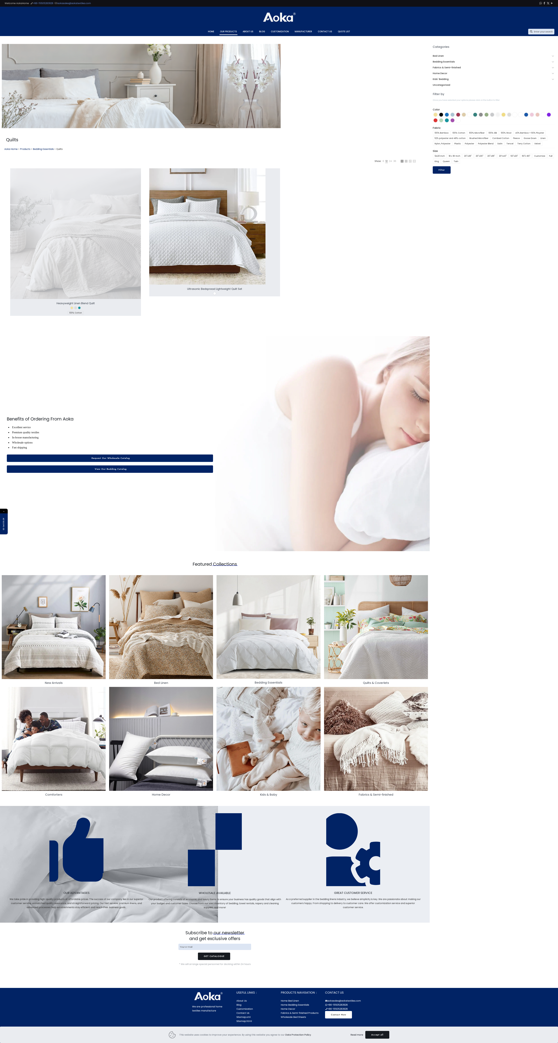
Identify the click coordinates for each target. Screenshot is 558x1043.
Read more (356, 1034)
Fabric (437, 128)
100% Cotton (75, 312)
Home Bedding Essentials (295, 1005)
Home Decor (161, 795)
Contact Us (242, 1013)
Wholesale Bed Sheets (293, 1017)
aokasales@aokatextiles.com (74, 3)
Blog (238, 1005)
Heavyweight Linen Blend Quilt (76, 303)
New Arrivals (54, 683)
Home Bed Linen (290, 1000)
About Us (241, 1000)
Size (435, 151)
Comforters (53, 795)
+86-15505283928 (43, 3)
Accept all (377, 1034)
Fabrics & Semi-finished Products (300, 1013)
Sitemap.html (244, 1021)
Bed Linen (161, 683)
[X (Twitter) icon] (548, 3)
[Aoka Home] (279, 17)
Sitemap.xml (243, 1017)
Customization (244, 1009)
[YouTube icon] (551, 3)
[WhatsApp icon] (540, 3)
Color (436, 109)
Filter (442, 170)
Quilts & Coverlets (376, 683)
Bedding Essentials (268, 683)
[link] (383, 161)
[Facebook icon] (544, 3)
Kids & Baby (268, 795)
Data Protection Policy (298, 1034)
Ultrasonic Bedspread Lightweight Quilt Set (214, 289)
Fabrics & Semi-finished (376, 795)
